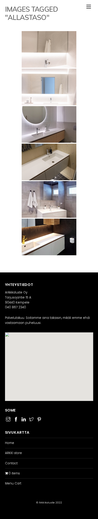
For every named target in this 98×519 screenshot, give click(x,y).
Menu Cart (13, 483)
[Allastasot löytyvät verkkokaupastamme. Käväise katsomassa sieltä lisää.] (49, 162)
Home (9, 443)
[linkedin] (24, 419)
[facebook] (16, 419)
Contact (11, 463)
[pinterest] (39, 419)
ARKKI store (13, 453)
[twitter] (31, 419)
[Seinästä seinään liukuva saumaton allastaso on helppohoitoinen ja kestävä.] (49, 237)
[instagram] (8, 419)
